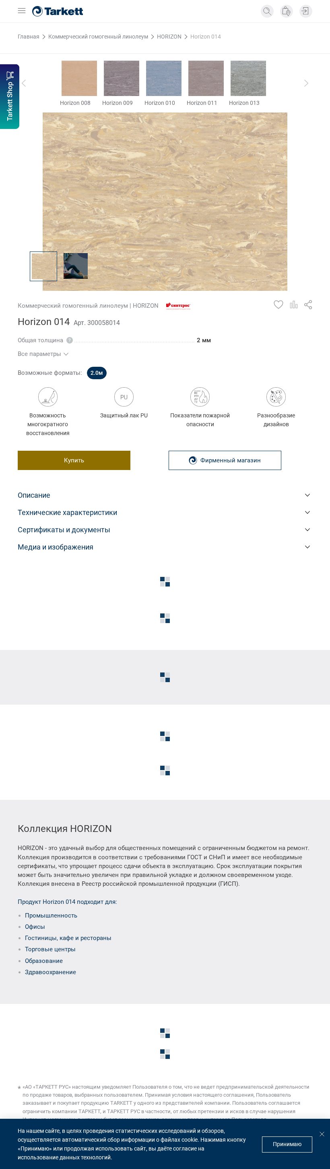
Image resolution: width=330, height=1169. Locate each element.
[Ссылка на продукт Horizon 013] (248, 78)
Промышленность (51, 915)
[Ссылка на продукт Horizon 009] (121, 78)
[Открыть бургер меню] (22, 11)
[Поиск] (267, 11)
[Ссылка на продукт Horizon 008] (79, 78)
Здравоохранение (50, 972)
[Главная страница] (57, 11)
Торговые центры (50, 949)
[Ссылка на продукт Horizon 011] (206, 78)
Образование (44, 961)
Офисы (35, 926)
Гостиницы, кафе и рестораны (68, 938)
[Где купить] (286, 11)
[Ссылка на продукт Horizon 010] (163, 78)
